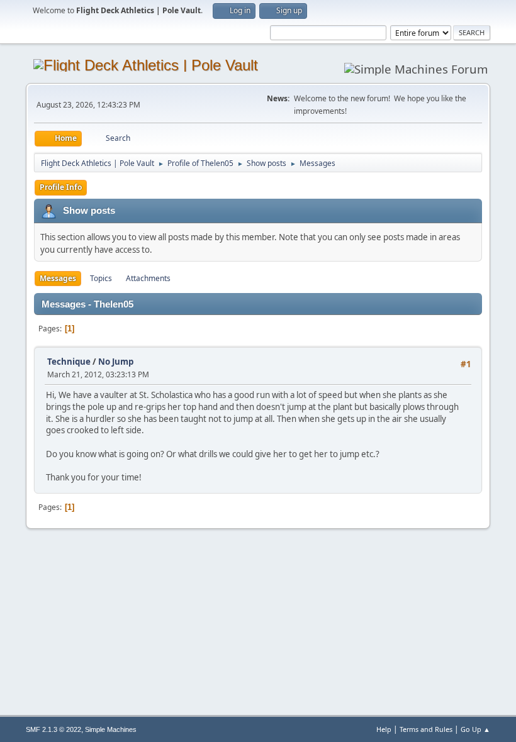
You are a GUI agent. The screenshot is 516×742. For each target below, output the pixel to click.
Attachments (148, 278)
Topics (101, 278)
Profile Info (61, 187)
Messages (58, 278)
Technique (69, 361)
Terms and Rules (426, 729)
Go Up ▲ (475, 729)
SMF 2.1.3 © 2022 (53, 729)
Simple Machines (111, 729)
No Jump (115, 361)
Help (383, 729)
